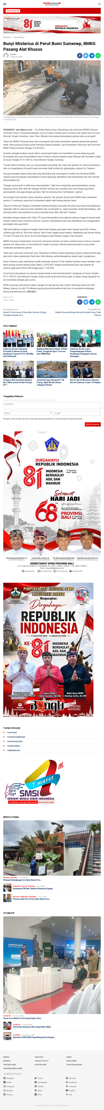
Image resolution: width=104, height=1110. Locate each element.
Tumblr (8, 1082)
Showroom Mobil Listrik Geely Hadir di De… (22, 1018)
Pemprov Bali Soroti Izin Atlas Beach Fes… (32, 899)
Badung (6, 878)
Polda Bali (12, 733)
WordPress (73, 1082)
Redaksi (6, 1061)
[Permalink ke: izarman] (6, 55)
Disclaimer (71, 1061)
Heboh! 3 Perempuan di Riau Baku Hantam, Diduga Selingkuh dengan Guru (24, 312)
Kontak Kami (40, 1065)
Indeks (6, 1057)
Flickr (39, 1095)
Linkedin (41, 1086)
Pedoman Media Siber (12, 1068)
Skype (40, 1091)
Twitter (40, 1078)
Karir (69, 1057)
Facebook (10, 1078)
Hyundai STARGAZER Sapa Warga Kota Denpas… (34, 1037)
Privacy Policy (42, 1061)
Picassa (9, 1095)
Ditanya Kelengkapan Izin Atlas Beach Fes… (22, 880)
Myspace (9, 1091)
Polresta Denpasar (16, 737)
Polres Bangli (13, 746)
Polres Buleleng (14, 741)
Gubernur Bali (13, 750)
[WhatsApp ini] (98, 55)
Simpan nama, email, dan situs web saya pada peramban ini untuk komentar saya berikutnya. (43, 419)
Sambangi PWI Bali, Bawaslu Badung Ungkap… (33, 888)
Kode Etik (39, 1057)
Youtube (72, 1091)
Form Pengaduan (74, 1065)
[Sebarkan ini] (79, 55)
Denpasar (17, 886)
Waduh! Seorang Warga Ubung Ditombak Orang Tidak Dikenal (78, 312)
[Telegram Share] (92, 55)
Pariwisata (24, 897)
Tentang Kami (9, 1065)
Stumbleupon (42, 1082)
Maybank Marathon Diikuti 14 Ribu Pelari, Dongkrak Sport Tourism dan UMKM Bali (52, 351)
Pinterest (72, 1078)
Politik (24, 886)
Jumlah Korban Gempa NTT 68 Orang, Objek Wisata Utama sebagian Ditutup (50, 382)
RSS (70, 1095)
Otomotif (7, 1016)
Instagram (10, 1086)
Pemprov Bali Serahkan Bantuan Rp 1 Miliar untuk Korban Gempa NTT (17, 382)
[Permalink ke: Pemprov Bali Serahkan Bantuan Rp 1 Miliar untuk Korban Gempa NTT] (18, 369)
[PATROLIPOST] (52, 4)
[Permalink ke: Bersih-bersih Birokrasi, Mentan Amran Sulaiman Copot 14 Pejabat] (85, 369)
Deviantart (73, 1086)
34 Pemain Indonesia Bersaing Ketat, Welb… (32, 1027)
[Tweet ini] (86, 55)
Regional (13, 878)
